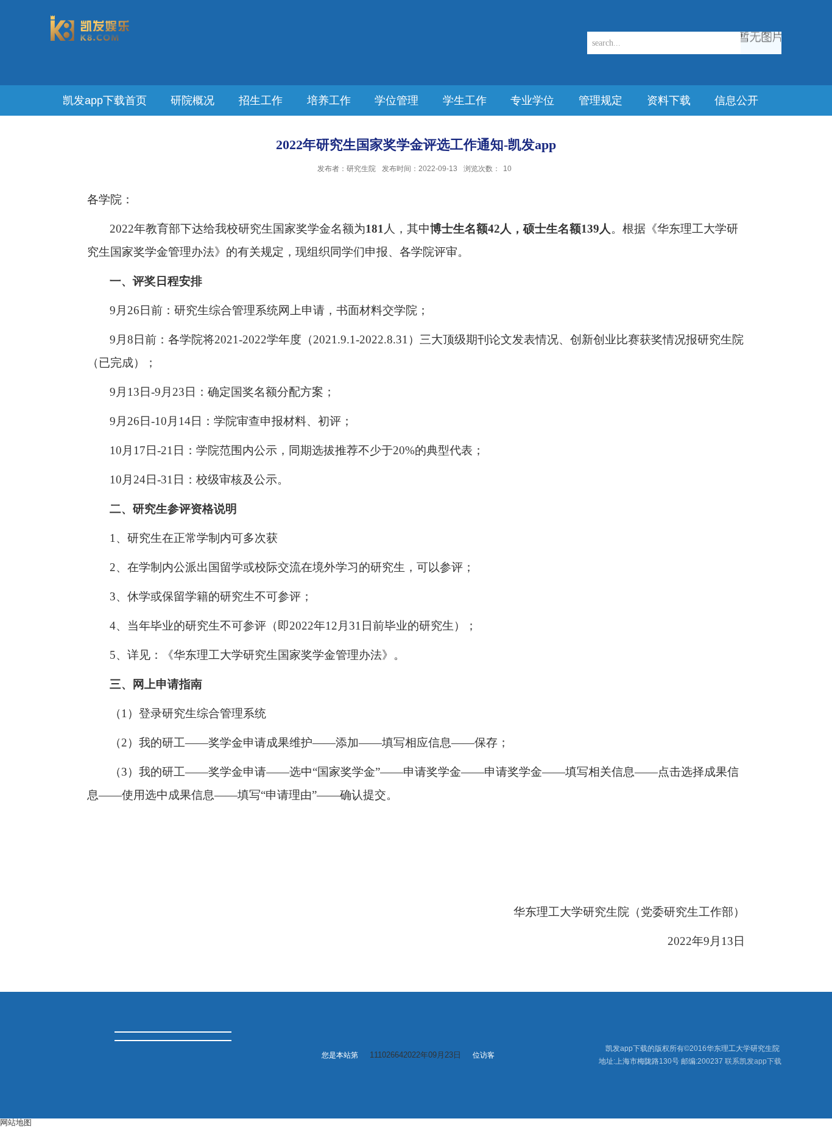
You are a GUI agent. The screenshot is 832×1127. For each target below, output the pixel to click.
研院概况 (192, 100)
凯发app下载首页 (105, 100)
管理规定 (600, 100)
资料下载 (669, 100)
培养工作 (329, 100)
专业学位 (532, 100)
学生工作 (465, 100)
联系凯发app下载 (753, 1061)
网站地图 (16, 1122)
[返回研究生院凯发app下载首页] (90, 19)
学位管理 (396, 100)
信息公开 (736, 100)
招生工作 (261, 100)
